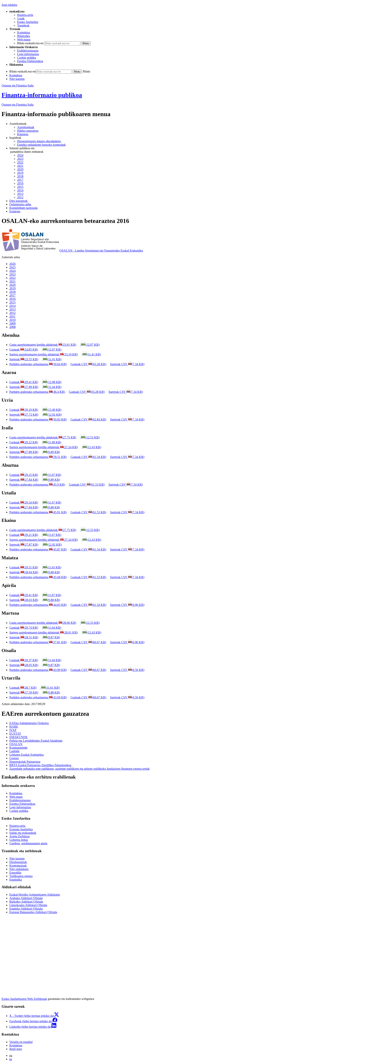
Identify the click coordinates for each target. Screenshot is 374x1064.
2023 (20, 158)
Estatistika (15, 879)
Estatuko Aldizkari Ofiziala (26, 908)
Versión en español (21, 1042)
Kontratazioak (18, 865)
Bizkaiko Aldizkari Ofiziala (26, 901)
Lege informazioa (20, 807)
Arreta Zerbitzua (19, 836)
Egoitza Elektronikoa (30, 61)
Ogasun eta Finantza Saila (18, 85)
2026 (12, 263)
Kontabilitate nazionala (23, 207)
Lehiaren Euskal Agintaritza (26, 754)
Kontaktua (23, 32)
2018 (20, 176)
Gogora (14, 758)
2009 (12, 323)
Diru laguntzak (18, 200)
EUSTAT (15, 733)
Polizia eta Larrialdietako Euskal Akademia (35, 740)
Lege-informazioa (28, 54)
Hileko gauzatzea (27, 130)
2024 (20, 155)
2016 (20, 183)
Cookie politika (26, 57)
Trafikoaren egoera (21, 876)
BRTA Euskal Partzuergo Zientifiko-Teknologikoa (40, 765)
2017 (20, 179)
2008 (12, 327)
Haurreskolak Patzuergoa (24, 761)
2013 (20, 193)
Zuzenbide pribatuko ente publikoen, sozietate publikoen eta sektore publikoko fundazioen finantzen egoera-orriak (79, 768)
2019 (20, 172)
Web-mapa (23, 39)
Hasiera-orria (25, 15)
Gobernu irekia (18, 839)
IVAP (12, 730)
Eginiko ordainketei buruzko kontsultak (41, 144)
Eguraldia (15, 872)
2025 (12, 267)
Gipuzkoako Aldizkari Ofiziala (28, 905)
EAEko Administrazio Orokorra (29, 723)
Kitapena (22, 134)
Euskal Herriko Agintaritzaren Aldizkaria (34, 894)
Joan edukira (9, 4)
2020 (20, 169)
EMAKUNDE (18, 737)
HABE (13, 726)
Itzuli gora (15, 1049)
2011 (12, 316)
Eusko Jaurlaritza (27, 22)
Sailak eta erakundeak (22, 832)
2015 (20, 186)
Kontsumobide (18, 747)
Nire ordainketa (18, 869)
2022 (20, 162)
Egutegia (14, 211)
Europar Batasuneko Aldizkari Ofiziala (33, 912)
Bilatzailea (23, 36)
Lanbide (14, 751)
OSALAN (15, 744)
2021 (20, 165)
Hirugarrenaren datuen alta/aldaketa (39, 141)
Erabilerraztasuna (27, 50)
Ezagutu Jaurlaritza (21, 829)
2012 (20, 197)
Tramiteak (23, 25)
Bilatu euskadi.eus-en (30, 43)
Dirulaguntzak (18, 862)
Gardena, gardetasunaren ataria (28, 843)
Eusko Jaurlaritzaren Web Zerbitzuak (24, 998)
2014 (20, 190)
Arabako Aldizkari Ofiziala (26, 898)
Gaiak (21, 18)
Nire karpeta (17, 78)
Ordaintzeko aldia (20, 204)
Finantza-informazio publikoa (42, 94)
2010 (12, 320)
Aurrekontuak (25, 127)
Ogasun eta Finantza (18, 104)
